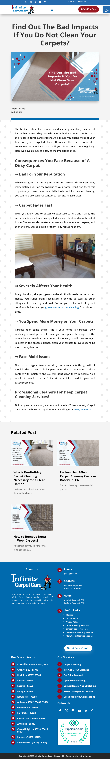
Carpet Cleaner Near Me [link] (77, 629)
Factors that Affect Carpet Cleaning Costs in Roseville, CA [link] (78, 476)
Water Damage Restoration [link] (78, 691)
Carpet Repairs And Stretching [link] (80, 685)
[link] (106, 9)
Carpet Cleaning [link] (18, 108)
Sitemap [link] (69, 615)
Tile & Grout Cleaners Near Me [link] (79, 636)
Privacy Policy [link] (72, 622)
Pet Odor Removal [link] (73, 675)
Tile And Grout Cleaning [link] (76, 669)
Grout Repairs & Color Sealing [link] (79, 696)
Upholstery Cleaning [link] (74, 680)
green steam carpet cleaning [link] (62, 307)
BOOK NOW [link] (88, 9)
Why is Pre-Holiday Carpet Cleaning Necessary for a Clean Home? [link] (29, 478)
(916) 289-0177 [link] (70, 573)
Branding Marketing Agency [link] (78, 756)
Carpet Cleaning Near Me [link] (77, 625)
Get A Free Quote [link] (78, 648)
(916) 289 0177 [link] (79, 1)
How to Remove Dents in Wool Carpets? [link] (30, 538)
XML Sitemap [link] (72, 618)
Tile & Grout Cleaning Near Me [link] (79, 632)
